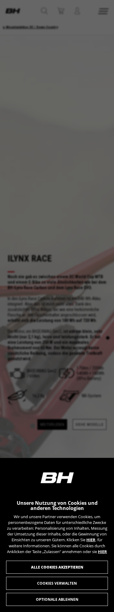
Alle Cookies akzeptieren (57, 567)
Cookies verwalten (57, 583)
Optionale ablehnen (57, 599)
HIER (90, 539)
